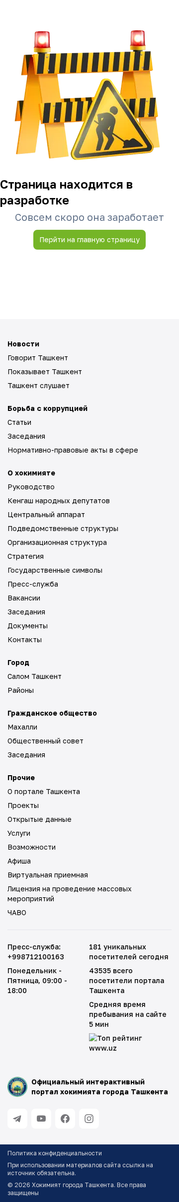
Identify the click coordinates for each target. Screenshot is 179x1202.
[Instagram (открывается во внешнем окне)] (89, 1119)
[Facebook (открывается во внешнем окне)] (65, 1119)
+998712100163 (35, 956)
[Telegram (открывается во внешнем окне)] (17, 1119)
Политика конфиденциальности (54, 1153)
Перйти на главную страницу (89, 239)
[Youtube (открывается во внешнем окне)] (41, 1119)
